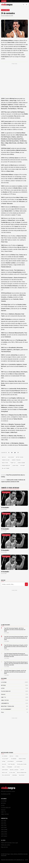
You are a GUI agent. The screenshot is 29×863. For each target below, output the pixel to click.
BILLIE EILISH (21, 775)
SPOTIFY (22, 769)
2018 (4, 834)
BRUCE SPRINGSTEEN (21, 772)
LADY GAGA (17, 766)
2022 (3, 825)
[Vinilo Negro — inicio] (6, 4)
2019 (4, 831)
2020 (4, 829)
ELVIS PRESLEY (10, 761)
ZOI (23, 859)
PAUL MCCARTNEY (6, 775)
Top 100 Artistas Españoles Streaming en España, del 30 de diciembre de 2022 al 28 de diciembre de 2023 (16, 655)
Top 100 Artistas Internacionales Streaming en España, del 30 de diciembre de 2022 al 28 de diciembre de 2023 (16, 663)
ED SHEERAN (4, 756)
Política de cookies (5, 844)
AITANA (3, 761)
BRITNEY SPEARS (19, 457)
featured (3, 809)
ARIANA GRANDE (22, 758)
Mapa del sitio (4, 847)
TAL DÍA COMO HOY (5, 10)
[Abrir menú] (26, 4)
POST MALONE (11, 764)
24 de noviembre (5, 507)
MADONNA (14, 775)
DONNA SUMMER (21, 462)
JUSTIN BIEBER (19, 761)
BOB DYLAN (4, 772)
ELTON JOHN (12, 772)
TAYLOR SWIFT (5, 758)
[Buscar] (23, 4)
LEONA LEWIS (15, 465)
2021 (4, 827)
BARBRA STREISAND (16, 460)
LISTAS (2, 805)
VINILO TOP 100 (5, 814)
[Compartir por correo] (18, 452)
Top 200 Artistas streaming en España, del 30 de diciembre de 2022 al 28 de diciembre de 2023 (15, 647)
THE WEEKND (13, 758)
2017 (4, 836)
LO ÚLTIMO (3, 801)
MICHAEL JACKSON (14, 769)
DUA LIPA (4, 764)
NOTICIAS (3, 803)
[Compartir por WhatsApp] (15, 452)
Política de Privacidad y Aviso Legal (9, 842)
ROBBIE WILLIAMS (6, 460)
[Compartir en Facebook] (12, 452)
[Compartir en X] (8, 452)
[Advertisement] (14, 79)
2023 (3, 823)
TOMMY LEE (12, 462)
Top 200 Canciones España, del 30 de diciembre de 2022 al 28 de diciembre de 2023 (14, 630)
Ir (26, 584)
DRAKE (17, 756)
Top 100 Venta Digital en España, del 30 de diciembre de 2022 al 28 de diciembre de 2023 (15, 672)
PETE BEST (22, 465)
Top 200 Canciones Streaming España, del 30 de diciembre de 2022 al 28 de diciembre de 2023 (16, 638)
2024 (3, 820)
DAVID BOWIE (11, 457)
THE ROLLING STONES (22, 764)
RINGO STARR (5, 462)
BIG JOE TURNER (5, 468)
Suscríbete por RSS (5, 794)
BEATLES (4, 457)
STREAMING (9, 766)
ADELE (3, 766)
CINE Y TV (3, 812)
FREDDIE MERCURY (6, 465)
